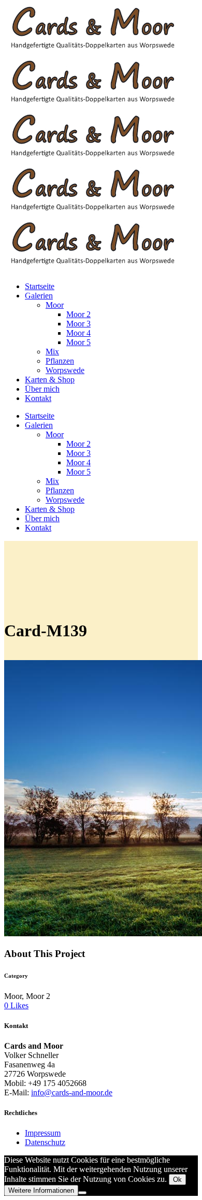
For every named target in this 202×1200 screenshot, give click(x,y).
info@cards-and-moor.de (71, 1092)
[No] (82, 1192)
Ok (177, 1179)
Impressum (43, 1132)
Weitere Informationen (41, 1190)
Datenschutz (45, 1142)
